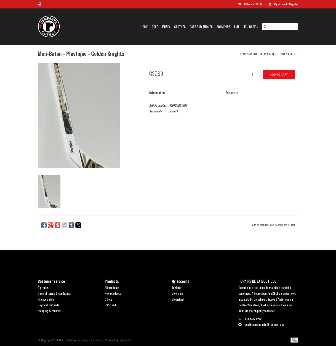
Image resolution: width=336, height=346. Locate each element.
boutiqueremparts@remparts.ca (264, 324)
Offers (108, 299)
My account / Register (286, 4)
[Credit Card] (293, 340)
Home (144, 26)
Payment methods (48, 304)
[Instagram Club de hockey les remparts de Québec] (180, 260)
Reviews (232, 92)
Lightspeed (125, 340)
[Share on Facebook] (44, 225)
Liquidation (250, 26)
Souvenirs (223, 26)
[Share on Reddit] (64, 225)
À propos (43, 287)
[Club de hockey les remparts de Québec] (53, 26)
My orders (177, 293)
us (39, 4)
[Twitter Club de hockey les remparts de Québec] (164, 260)
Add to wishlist (260, 225)
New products (113, 293)
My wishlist (177, 299)
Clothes (180, 26)
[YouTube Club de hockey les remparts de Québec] (172, 260)
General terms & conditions (54, 293)
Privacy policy (46, 299)
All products (112, 287)
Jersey (166, 26)
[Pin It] (57, 225)
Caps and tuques (201, 26)
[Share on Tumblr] (71, 225)
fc (45, 4)
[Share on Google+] (50, 225)
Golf (155, 26)
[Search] (265, 26)
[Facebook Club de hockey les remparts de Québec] (156, 260)
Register (176, 287)
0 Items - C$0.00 (253, 4)
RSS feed (110, 304)
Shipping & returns (49, 310)
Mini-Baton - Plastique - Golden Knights (273, 54)
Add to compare (279, 225)
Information (157, 92)
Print (292, 225)
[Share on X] (78, 225)
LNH (236, 26)
